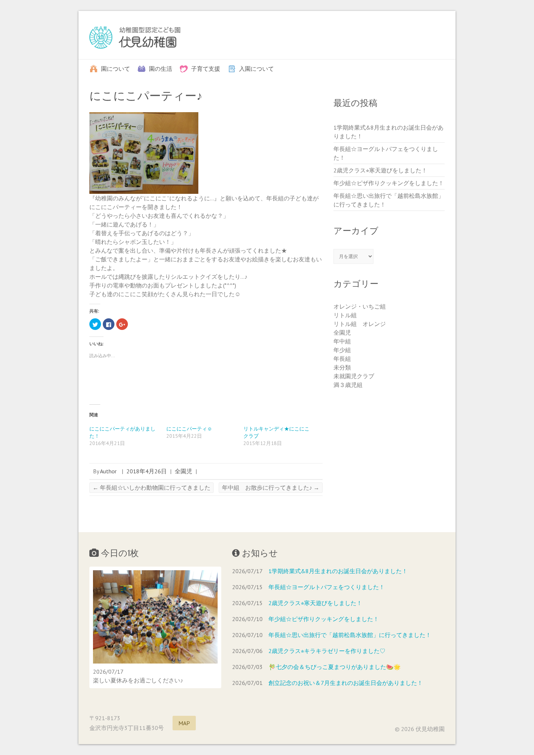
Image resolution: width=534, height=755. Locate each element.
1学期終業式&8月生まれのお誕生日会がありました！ (338, 571)
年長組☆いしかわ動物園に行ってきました (151, 487)
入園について (256, 68)
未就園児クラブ (353, 376)
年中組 (342, 341)
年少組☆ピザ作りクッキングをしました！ (388, 183)
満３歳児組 (348, 384)
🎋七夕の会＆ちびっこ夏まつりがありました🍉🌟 (334, 666)
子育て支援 (205, 68)
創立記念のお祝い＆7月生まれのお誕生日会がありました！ (345, 682)
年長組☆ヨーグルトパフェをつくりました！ (326, 587)
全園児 (183, 471)
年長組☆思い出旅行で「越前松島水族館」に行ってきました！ (349, 634)
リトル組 (345, 315)
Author (108, 471)
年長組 (342, 358)
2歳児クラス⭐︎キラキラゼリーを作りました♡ (326, 650)
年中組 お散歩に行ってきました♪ (270, 487)
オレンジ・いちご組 (359, 306)
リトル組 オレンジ (359, 323)
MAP (184, 723)
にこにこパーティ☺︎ (189, 428)
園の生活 (160, 68)
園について (115, 68)
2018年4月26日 (146, 471)
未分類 (342, 367)
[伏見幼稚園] (134, 39)
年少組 (342, 350)
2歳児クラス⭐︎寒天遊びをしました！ (380, 170)
